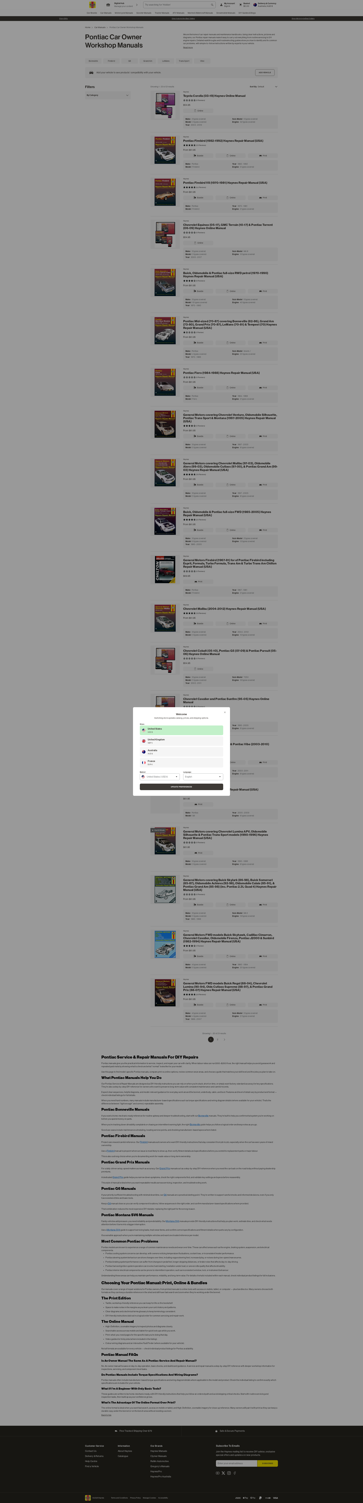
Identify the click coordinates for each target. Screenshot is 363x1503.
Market (142, 772)
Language (187, 772)
